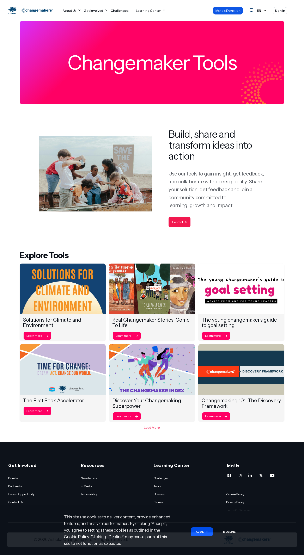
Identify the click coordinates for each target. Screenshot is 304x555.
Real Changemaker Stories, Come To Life (151, 322)
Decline (229, 531)
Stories (158, 502)
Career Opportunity (21, 494)
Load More (152, 427)
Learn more (34, 336)
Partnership (15, 486)
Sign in (280, 10)
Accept (202, 531)
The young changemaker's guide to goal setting (239, 322)
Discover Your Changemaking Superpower (146, 403)
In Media (86, 486)
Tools (157, 486)
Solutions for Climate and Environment (52, 322)
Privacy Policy (235, 502)
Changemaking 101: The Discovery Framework (241, 403)
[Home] (30, 10)
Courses (159, 494)
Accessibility (89, 494)
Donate (13, 478)
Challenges (119, 10)
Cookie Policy (235, 494)
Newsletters (89, 478)
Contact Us (179, 222)
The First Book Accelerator (53, 400)
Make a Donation (228, 10)
